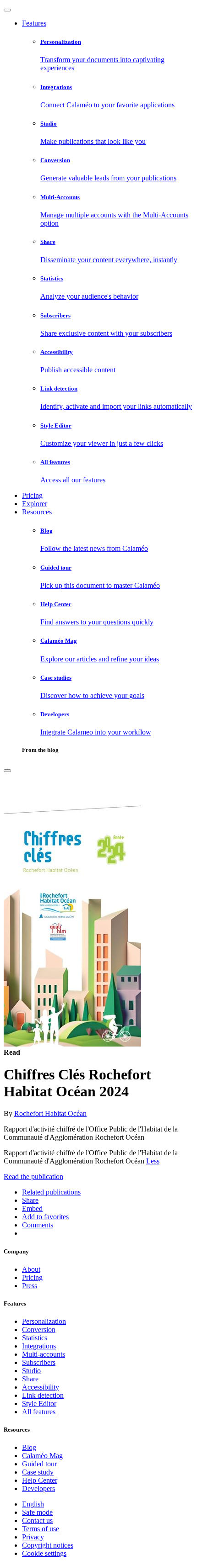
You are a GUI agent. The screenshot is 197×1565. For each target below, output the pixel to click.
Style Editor (39, 1403)
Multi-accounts (43, 1354)
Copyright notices (47, 1545)
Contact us (37, 1520)
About (31, 1269)
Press (29, 1286)
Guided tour (39, 1464)
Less (152, 1161)
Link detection (43, 1395)
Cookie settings (44, 1553)
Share (30, 1379)
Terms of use (40, 1529)
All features (38, 1412)
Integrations (39, 1346)
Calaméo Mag (42, 1455)
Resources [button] (37, 512)
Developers (38, 1488)
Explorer (34, 504)
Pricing (32, 495)
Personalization (44, 1321)
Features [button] (34, 23)
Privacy (33, 1537)
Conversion (38, 1329)
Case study (38, 1472)
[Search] (7, 770)
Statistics (34, 1338)
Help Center (39, 1480)
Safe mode (37, 1512)
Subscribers (38, 1362)
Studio (31, 1371)
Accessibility (40, 1387)
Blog (29, 1447)
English (33, 1504)
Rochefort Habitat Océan (50, 1113)
